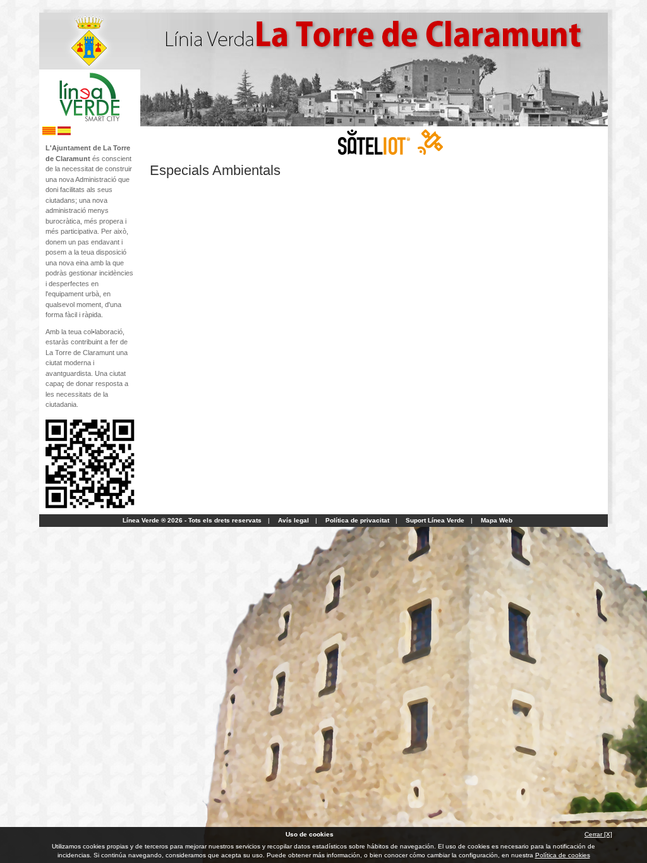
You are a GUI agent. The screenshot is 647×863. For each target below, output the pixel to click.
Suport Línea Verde (435, 520)
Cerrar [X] (598, 834)
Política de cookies (562, 855)
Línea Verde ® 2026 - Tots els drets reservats (192, 520)
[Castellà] (64, 133)
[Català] (49, 133)
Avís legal (293, 520)
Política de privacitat (357, 520)
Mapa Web (496, 520)
